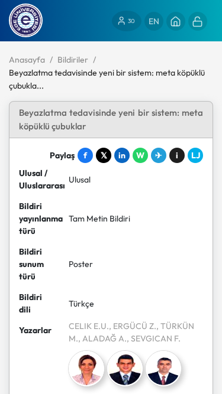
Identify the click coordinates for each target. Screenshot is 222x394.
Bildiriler (72, 59)
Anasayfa (27, 59)
